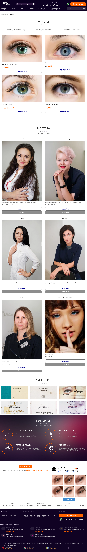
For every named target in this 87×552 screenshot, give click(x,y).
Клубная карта (67, 504)
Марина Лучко (22, 139)
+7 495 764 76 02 (73, 519)
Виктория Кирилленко (65, 297)
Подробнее (21, 209)
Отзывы (22, 505)
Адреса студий (55, 9)
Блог (21, 9)
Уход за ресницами (51, 104)
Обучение (31, 9)
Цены (13, 9)
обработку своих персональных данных (37, 470)
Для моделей (30, 504)
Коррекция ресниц (51, 63)
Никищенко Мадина (65, 139)
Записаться (21, 212)
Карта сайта (73, 548)
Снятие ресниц (7, 104)
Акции (82, 505)
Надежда (65, 218)
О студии (42, 9)
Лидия (22, 297)
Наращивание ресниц (9, 64)
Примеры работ (22, 71)
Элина (22, 218)
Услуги (4, 9)
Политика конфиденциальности (9, 545)
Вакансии (59, 505)
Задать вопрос (25, 466)
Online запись (71, 515)
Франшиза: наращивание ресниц (44, 504)
